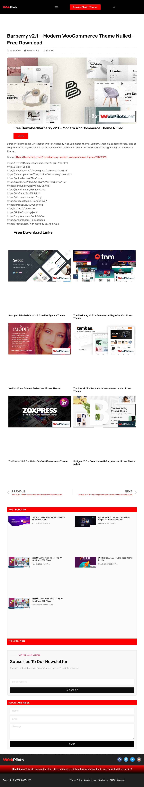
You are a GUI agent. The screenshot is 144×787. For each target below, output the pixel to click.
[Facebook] (119, 759)
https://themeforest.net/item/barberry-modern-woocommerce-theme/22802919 (60, 157)
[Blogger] (139, 759)
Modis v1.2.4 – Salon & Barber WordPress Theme (34, 388)
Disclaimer (103, 780)
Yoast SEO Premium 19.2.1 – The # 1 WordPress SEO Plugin (47, 600)
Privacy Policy (75, 780)
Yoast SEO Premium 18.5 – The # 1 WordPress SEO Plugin (47, 559)
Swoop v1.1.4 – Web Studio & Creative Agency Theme (36, 315)
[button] (56, 7)
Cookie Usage (90, 780)
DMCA (112, 780)
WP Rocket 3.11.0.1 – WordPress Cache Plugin (115, 559)
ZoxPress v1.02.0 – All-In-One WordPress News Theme (38, 461)
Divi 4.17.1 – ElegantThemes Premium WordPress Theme (48, 518)
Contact (120, 780)
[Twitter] (132, 759)
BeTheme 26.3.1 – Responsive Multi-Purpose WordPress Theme (114, 518)
